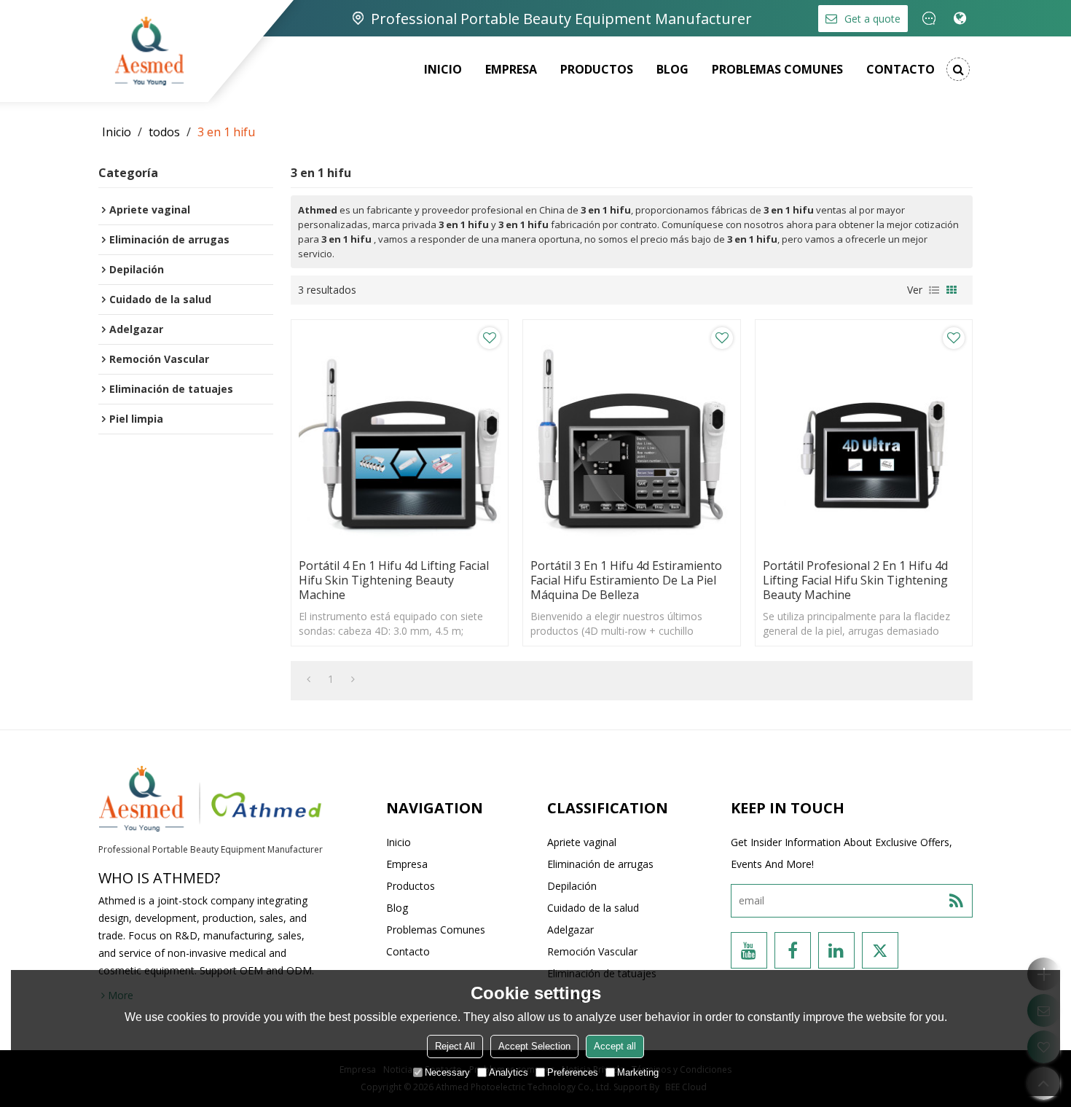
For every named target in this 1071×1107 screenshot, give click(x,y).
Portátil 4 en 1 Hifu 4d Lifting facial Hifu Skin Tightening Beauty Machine (394, 580)
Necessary (447, 1072)
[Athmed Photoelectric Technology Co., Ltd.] (149, 51)
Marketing (638, 1072)
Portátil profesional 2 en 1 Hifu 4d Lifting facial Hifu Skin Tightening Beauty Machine (855, 580)
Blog (672, 69)
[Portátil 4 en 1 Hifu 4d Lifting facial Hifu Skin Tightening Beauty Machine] (400, 435)
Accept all (615, 1046)
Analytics (508, 1072)
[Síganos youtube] (749, 950)
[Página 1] (308, 679)
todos (164, 132)
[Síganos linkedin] (836, 950)
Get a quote (872, 19)
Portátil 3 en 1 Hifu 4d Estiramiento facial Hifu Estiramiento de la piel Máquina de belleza (626, 580)
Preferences (572, 1072)
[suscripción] (956, 901)
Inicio (443, 69)
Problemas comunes (777, 69)
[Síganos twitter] (880, 950)
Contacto (900, 69)
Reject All (455, 1046)
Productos (596, 69)
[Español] (960, 18)
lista (934, 290)
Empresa (511, 69)
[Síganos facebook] (792, 950)
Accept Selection (534, 1046)
